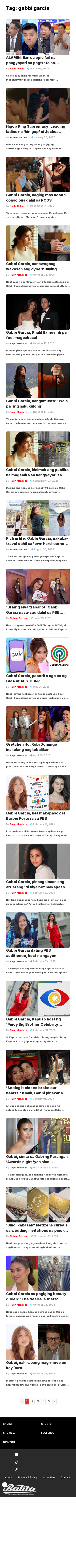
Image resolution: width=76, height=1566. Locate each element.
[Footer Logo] (19, 1488)
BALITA (7, 1423)
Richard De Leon (19, 137)
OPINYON (9, 1441)
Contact (65, 1477)
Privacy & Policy (27, 1477)
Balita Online (17, 68)
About (8, 1477)
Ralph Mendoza (18, 274)
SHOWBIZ (9, 1432)
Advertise (49, 1477)
